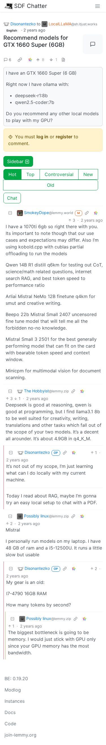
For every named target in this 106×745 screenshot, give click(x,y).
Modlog (13, 690)
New (88, 174)
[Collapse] (10, 212)
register (64, 136)
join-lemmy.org (20, 735)
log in (42, 136)
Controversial (59, 174)
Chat (12, 198)
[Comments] (93, 44)
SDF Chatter (30, 6)
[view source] (63, 59)
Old (50, 185)
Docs (10, 712)
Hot (12, 174)
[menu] (97, 6)
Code (10, 723)
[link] (20, 59)
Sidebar (15, 161)
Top (30, 174)
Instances (15, 701)
